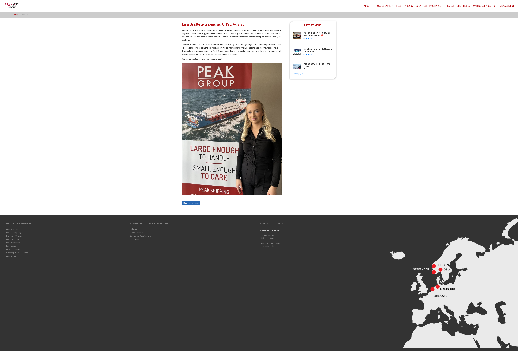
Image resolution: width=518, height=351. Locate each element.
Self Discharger (433, 6)
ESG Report (134, 239)
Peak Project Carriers (14, 236)
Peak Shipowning (13, 249)
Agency (409, 6)
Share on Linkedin (191, 203)
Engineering (463, 6)
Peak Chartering (12, 229)
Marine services (482, 6)
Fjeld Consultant (12, 239)
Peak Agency (11, 246)
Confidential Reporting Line (140, 236)
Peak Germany (11, 256)
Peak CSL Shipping (13, 233)
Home (15, 15)
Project (449, 6)
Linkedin (133, 229)
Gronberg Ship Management (17, 253)
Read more (307, 38)
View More (299, 74)
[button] (369, 6)
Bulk (418, 6)
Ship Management (504, 6)
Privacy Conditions (137, 233)
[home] (13, 6)
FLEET (399, 6)
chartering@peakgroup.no (270, 246)
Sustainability (385, 6)
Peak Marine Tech (13, 243)
